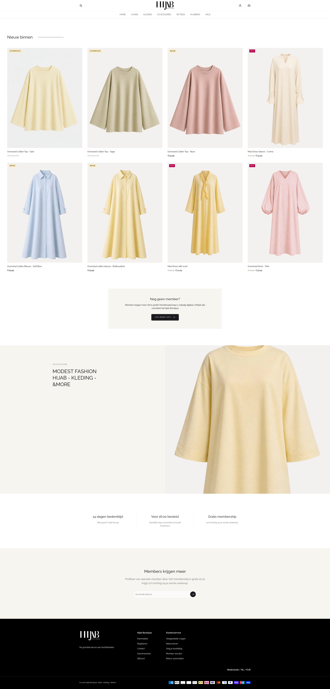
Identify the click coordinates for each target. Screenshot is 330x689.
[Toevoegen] (77, 143)
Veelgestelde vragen (176, 638)
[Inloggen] (240, 5)
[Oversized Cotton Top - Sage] (124, 98)
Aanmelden (142, 638)
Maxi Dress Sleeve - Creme (260, 151)
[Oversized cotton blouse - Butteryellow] (124, 213)
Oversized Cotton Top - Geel (20, 151)
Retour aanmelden (175, 658)
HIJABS (134, 14)
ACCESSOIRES (164, 14)
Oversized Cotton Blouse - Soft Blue (24, 266)
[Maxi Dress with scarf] (205, 213)
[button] (80, 5)
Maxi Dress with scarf (178, 266)
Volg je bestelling (174, 648)
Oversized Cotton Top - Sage (101, 151)
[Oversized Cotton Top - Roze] (205, 98)
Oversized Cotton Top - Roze (181, 151)
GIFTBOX (180, 14)
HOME (123, 14)
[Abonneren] (193, 594)
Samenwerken (144, 653)
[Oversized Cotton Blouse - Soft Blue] (44, 213)
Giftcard (141, 658)
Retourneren (172, 643)
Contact (141, 648)
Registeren (142, 643)
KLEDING (147, 14)
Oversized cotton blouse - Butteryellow (106, 266)
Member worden (174, 653)
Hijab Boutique (91, 682)
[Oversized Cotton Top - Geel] (44, 98)
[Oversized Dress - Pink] (285, 213)
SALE (208, 14)
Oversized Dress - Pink (258, 266)
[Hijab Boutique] (165, 5)
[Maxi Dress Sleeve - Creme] (285, 98)
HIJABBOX (195, 14)
